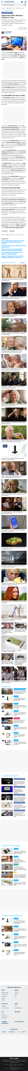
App (15, 996)
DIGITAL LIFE (16, 718)
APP (15, 872)
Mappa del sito (12, 1031)
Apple (16, 994)
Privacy (16, 1064)
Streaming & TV (5, 1016)
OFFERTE (16, 696)
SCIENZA (16, 864)
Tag (18, 1031)
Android (16, 992)
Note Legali (11, 1064)
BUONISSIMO (11, 1062)
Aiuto (18, 1065)
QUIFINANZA (23, 1061)
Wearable (4, 1006)
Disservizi (5, 231)
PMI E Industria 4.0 (19, 1021)
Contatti (23, 1031)
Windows (12, 231)
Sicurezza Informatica (5, 1022)
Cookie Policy (21, 1064)
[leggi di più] (26, 32)
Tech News (4, 996)
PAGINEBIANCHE (6, 1061)
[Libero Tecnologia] (14, 1029)
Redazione (17, 1011)
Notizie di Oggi (5, 992)
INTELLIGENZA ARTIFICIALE (19, 689)
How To (16, 1006)
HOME (2, 10)
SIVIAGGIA (18, 1061)
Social (3, 1014)
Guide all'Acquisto (18, 1008)
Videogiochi (4, 1017)
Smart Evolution (5, 1008)
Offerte (3, 999)
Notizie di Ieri (4, 994)
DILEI (15, 1061)
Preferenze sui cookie (12, 1065)
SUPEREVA (17, 1062)
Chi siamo (6, 1064)
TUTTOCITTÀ (11, 1061)
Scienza (3, 998)
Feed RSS (4, 1031)
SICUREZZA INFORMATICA (9, 10)
